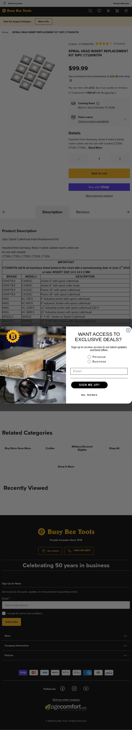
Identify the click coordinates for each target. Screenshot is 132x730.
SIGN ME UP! (89, 384)
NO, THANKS (89, 395)
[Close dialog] (128, 330)
